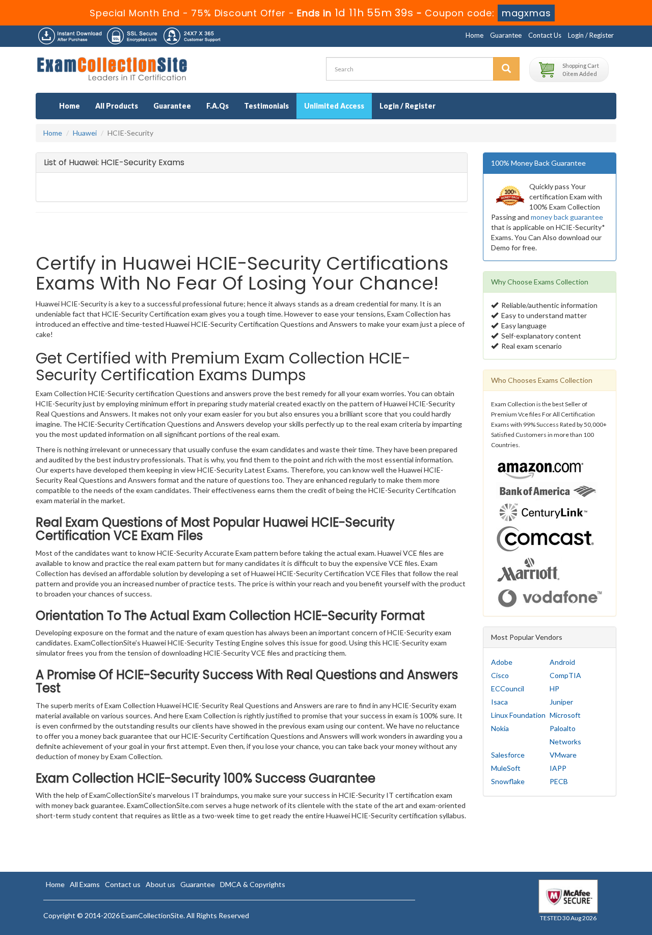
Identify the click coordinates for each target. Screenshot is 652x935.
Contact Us (544, 35)
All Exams (85, 884)
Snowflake (508, 781)
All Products (116, 105)
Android (562, 662)
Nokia (500, 728)
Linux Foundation (518, 715)
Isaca (499, 701)
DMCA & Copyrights (252, 884)
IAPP (558, 768)
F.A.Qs (217, 105)
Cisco (500, 675)
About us (160, 884)
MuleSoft (506, 768)
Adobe (501, 662)
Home (474, 35)
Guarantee (506, 35)
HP (554, 688)
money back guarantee (567, 217)
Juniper (561, 701)
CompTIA (565, 675)
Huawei (85, 132)
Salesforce (508, 754)
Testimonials (266, 105)
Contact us (123, 884)
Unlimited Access (334, 105)
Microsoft (565, 715)
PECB (559, 781)
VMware (563, 754)
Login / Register (591, 35)
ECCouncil (507, 688)
